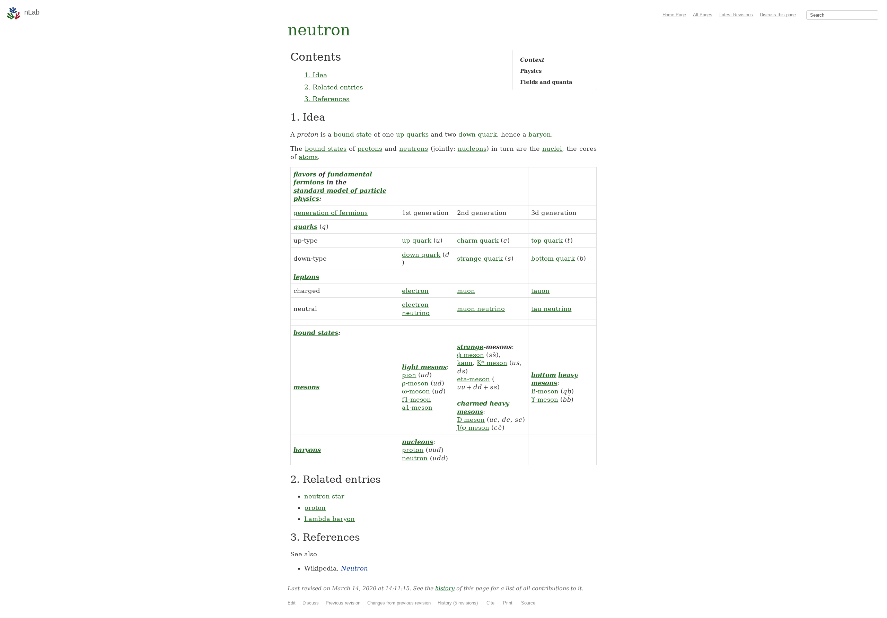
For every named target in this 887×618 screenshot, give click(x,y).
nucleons (472, 148)
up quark (416, 240)
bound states (325, 148)
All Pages (702, 14)
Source (528, 603)
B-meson (545, 391)
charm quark (478, 240)
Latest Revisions (736, 14)
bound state (353, 134)
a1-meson (417, 407)
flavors (304, 174)
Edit (292, 603)
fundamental (349, 174)
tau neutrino (551, 308)
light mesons (424, 367)
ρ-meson (415, 383)
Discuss (310, 603)
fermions (308, 182)
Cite (490, 603)
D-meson (471, 419)
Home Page (674, 14)
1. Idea (315, 75)
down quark (477, 134)
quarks (305, 226)
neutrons (413, 148)
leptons (306, 276)
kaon (465, 362)
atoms (308, 156)
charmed (472, 403)
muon (466, 290)
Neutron (354, 568)
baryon (539, 134)
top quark (547, 240)
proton (412, 449)
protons (370, 148)
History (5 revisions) (458, 603)
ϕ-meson (470, 354)
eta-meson (473, 379)
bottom (543, 374)
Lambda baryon (329, 518)
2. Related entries (333, 87)
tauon (540, 290)
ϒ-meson (544, 399)
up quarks (412, 134)
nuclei (552, 148)
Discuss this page (778, 14)
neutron (415, 458)
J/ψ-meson (473, 427)
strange (470, 346)
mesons (306, 387)
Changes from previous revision (399, 603)
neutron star (324, 496)
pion (409, 374)
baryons (307, 449)
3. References (327, 99)
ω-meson (416, 391)
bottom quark (553, 258)
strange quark (480, 258)
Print (507, 603)
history (445, 588)
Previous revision (343, 603)
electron (415, 290)
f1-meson (416, 399)
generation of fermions (330, 212)
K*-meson (492, 362)
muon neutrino (481, 308)
